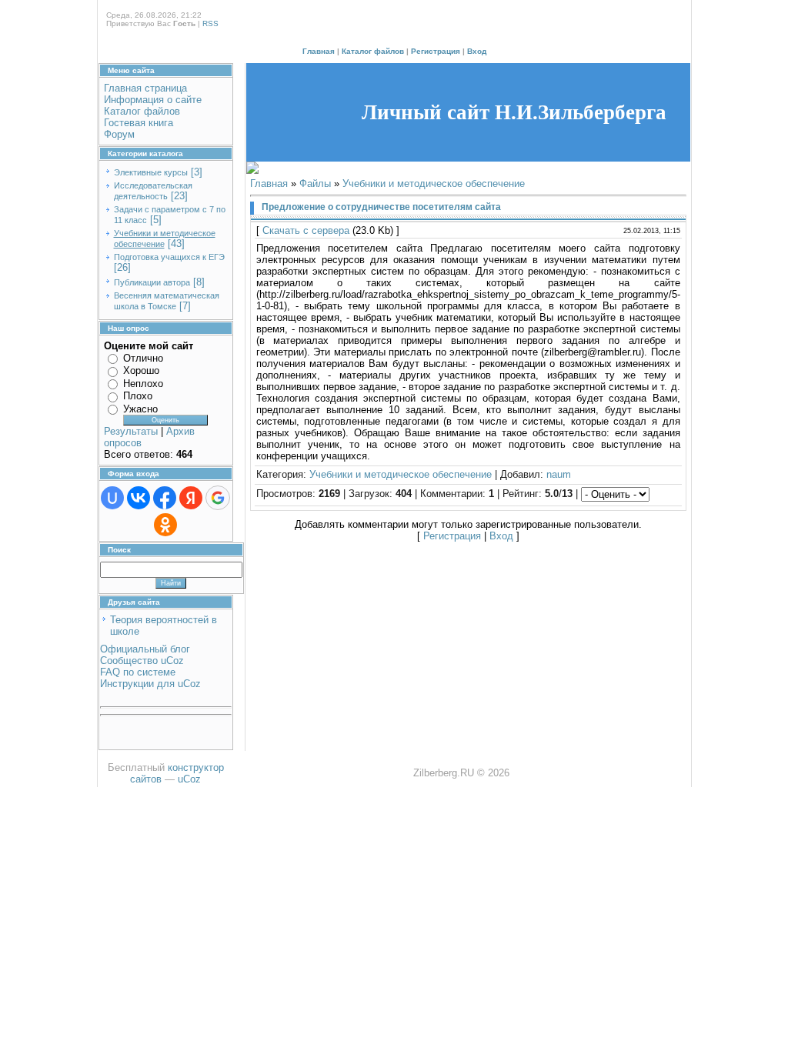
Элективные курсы (151, 172)
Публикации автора (152, 282)
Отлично (143, 358)
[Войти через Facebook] (164, 497)
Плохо (137, 396)
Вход (476, 51)
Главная (318, 51)
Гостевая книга (138, 122)
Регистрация (435, 51)
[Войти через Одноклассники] (165, 524)
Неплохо (143, 383)
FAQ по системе (137, 672)
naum (558, 474)
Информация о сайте (153, 99)
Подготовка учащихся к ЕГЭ (169, 257)
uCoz (189, 779)
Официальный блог (145, 649)
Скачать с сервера (305, 230)
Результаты (131, 431)
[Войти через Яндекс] (190, 497)
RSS (210, 23)
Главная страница (145, 88)
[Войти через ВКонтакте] (138, 497)
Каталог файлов (373, 51)
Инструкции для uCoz (150, 683)
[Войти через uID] (112, 497)
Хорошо (141, 370)
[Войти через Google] (217, 497)
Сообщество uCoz (142, 660)
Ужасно (140, 409)
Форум (119, 134)
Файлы (315, 183)
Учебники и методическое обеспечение (433, 183)
